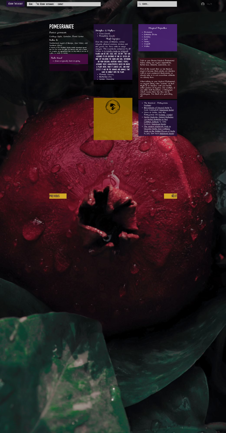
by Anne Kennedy (159, 120)
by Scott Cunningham (159, 109)
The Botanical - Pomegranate (156, 103)
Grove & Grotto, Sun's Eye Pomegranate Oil (155, 113)
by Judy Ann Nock (159, 130)
